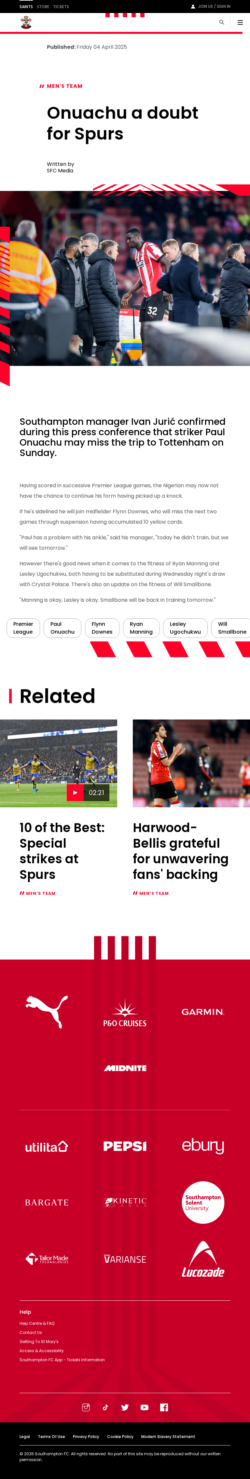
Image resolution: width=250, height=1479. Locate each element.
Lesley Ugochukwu (185, 628)
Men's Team (65, 86)
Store (43, 6)
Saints (26, 6)
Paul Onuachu (62, 628)
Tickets (61, 6)
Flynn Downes (102, 628)
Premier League (23, 628)
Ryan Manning (141, 628)
